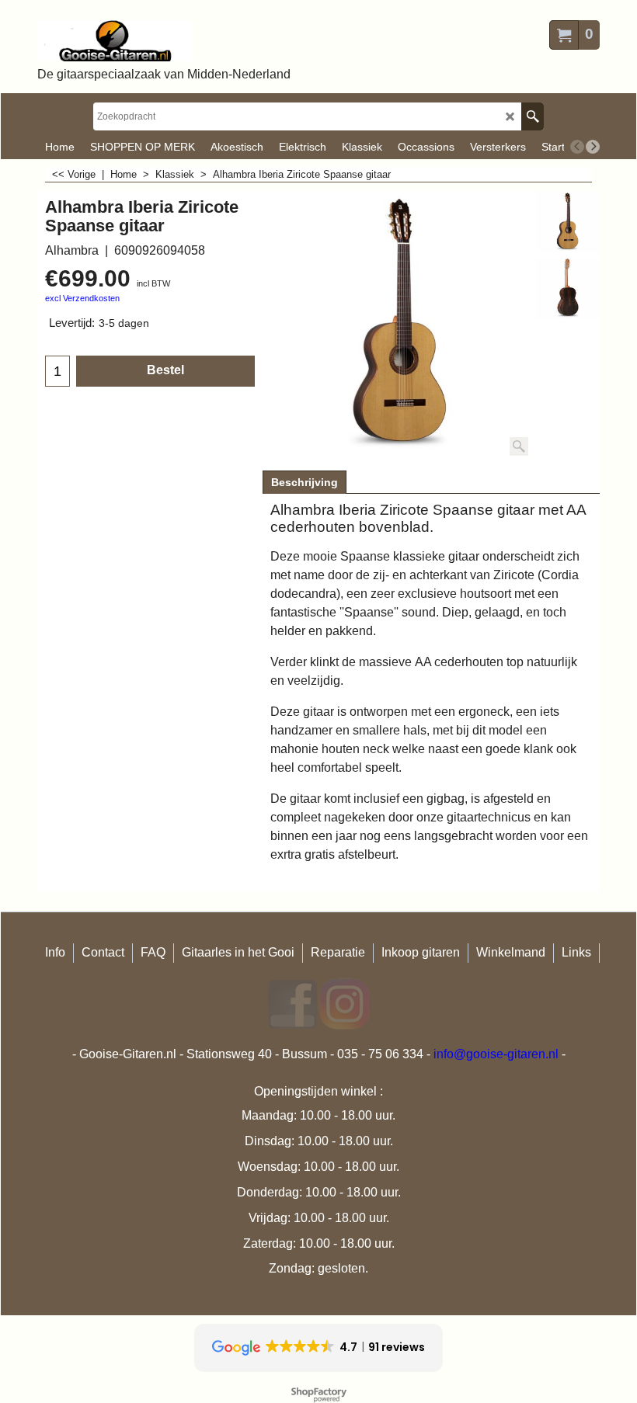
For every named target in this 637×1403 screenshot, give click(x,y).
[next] (593, 147)
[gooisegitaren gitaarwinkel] (164, 40)
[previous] (577, 147)
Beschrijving (304, 482)
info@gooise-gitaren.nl (496, 1054)
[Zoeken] (532, 116)
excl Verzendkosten (82, 298)
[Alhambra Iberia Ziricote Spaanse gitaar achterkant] (567, 288)
